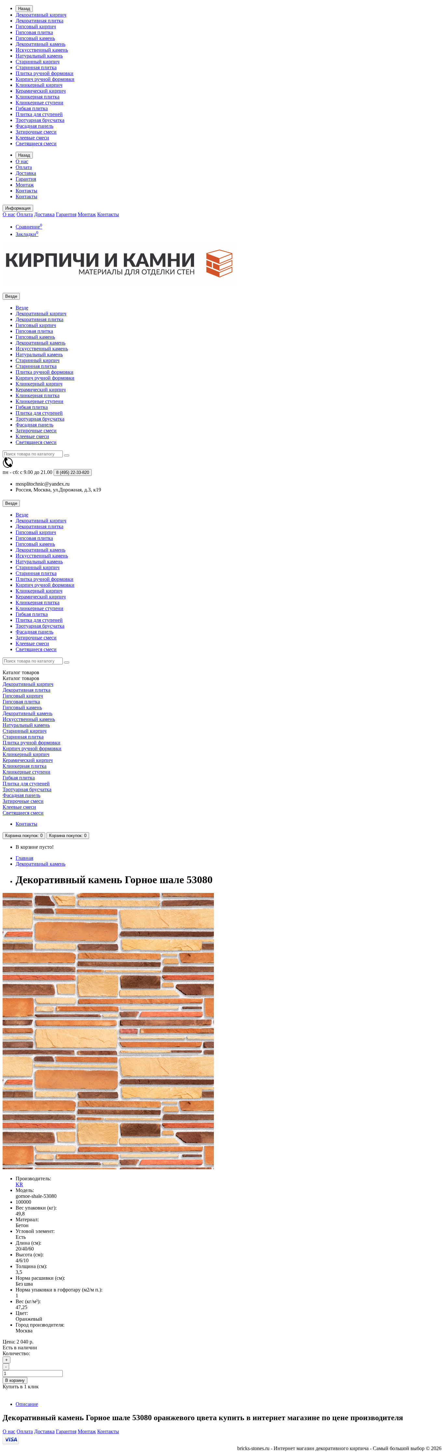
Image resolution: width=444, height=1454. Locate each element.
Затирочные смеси (36, 132)
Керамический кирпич (41, 91)
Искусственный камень (42, 50)
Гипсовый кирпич (36, 26)
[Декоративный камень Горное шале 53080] (108, 1167)
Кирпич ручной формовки (45, 79)
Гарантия (26, 179)
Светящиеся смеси (36, 143)
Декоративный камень (40, 44)
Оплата (24, 167)
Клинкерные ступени (39, 102)
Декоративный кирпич (41, 15)
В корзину (15, 1380)
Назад (24, 8)
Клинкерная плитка (37, 96)
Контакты (26, 190)
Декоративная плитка (39, 20)
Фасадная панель (34, 126)
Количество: (16, 1353)
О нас (22, 161)
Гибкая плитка (32, 108)
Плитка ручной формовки (44, 73)
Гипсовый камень (35, 38)
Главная (24, 858)
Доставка (26, 173)
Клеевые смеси (32, 137)
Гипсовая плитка (34, 32)
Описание (27, 1404)
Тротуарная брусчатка (40, 120)
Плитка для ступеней (39, 114)
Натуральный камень (39, 56)
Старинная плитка (36, 67)
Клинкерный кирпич (39, 85)
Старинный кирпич (37, 61)
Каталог (21, 678)
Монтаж (25, 185)
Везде (22, 307)
